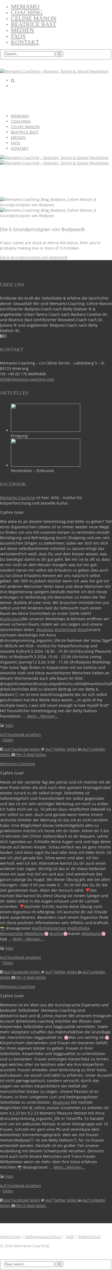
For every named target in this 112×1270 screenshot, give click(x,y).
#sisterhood (65, 629)
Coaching (27, 12)
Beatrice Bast (33, 24)
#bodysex (45, 629)
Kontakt (25, 42)
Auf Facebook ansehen (20, 734)
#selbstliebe (78, 928)
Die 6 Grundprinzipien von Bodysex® (34, 257)
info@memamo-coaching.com (27, 379)
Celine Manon (33, 18)
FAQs (18, 36)
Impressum (10, 1236)
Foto (9, 725)
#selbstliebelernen (49, 928)
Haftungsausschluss (43, 1236)
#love (82, 629)
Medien (22, 30)
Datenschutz (89, 1236)
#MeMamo (34, 933)
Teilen (7, 739)
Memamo (25, 6)
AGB (70, 1236)
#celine (56, 933)
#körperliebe (11, 933)
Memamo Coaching (17, 497)
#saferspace (11, 618)
